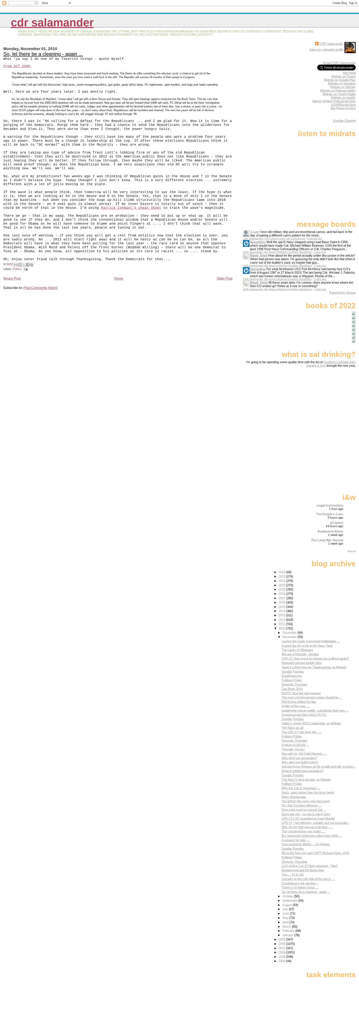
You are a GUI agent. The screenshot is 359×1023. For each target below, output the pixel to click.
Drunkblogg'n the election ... (300, 883)
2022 (282, 576)
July (285, 909)
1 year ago (320, 252)
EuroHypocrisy (292, 675)
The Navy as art (293, 727)
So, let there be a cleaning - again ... (43, 54)
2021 (282, 581)
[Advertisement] (330, 400)
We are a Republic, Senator (300, 654)
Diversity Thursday (294, 684)
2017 (282, 598)
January (288, 935)
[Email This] (16, 265)
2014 (282, 611)
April (285, 922)
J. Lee (254, 232)
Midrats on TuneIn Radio (339, 94)
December (290, 632)
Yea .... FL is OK (293, 874)
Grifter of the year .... (296, 706)
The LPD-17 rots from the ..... (301, 732)
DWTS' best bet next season (301, 693)
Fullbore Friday (292, 680)
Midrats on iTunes (343, 76)
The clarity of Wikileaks (297, 650)
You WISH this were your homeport (305, 801)
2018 (282, 593)
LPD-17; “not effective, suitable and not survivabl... (316, 823)
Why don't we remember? (299, 758)
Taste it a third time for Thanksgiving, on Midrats (314, 667)
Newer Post (12, 278)
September (290, 900)
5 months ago (314, 238)
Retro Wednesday (294, 797)
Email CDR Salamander (339, 63)
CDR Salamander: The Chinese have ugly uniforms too (274, 238)
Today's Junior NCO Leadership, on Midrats (311, 723)
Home (118, 278)
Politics (17, 269)
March (287, 926)
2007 (282, 948)
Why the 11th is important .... (301, 788)
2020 (282, 585)
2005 (282, 956)
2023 (282, 572)
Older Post (224, 278)
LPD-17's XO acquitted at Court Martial (308, 818)
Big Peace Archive (343, 108)
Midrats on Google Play (340, 80)
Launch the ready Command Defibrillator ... (311, 641)
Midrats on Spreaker (342, 83)
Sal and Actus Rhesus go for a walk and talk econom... (319, 766)
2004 (282, 961)
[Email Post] (25, 269)
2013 (282, 615)
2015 (282, 607)
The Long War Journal (327, 540)
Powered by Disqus (342, 292)
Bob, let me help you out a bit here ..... (307, 827)
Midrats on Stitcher (343, 87)
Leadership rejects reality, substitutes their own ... (315, 710)
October (288, 896)
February (288, 930)
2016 (282, 602)
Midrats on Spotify (343, 97)
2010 (282, 628)
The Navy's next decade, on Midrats (306, 779)
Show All (351, 551)
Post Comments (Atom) (40, 288)
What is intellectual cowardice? (302, 771)
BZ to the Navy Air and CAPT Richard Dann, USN (315, 853)
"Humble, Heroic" (293, 749)
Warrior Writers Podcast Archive (334, 101)
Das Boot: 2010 (292, 689)
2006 (282, 952)
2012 (282, 619)
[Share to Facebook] (28, 265)
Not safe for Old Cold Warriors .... (304, 753)
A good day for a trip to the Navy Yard (307, 645)
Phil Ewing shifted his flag (299, 701)
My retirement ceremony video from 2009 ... (311, 835)
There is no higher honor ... (300, 887)
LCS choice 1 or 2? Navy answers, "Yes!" (310, 866)
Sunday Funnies (293, 671)
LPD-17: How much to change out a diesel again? (315, 658)
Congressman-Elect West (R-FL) (304, 715)
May (285, 918)
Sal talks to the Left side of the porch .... (308, 879)
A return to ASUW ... (295, 745)
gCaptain (336, 522)
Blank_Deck (258, 255)
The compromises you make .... (303, 831)
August (287, 905)
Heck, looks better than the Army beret (308, 792)
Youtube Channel (344, 120)
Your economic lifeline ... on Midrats (306, 844)
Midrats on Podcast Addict (338, 90)
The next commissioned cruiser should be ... (312, 697)
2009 (282, 939)
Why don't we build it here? (300, 762)
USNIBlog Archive (343, 104)
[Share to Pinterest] (32, 265)
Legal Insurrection (330, 505)
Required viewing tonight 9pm (302, 663)
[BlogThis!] (20, 265)
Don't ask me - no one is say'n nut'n (306, 814)
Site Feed (349, 73)
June (286, 913)
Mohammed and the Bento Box (303, 870)
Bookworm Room (330, 531)
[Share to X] (24, 265)
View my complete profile (326, 49)
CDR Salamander (52, 22)
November (290, 637)
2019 (282, 589)
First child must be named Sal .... (304, 810)
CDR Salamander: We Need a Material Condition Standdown (277, 252)
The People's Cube (329, 514)
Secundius (258, 242)
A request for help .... (296, 840)
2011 (282, 624)
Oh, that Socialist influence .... (302, 805)
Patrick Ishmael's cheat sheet (131, 208)
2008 (282, 944)
